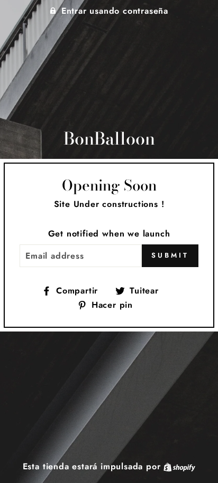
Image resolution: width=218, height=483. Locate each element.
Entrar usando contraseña (114, 11)
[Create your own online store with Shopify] (179, 466)
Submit (169, 255)
